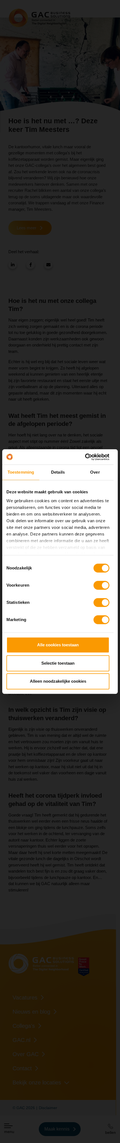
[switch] (101, 585)
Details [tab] (58, 472)
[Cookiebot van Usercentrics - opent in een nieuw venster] (85, 457)
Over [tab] (95, 472)
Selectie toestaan (58, 663)
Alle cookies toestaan (58, 644)
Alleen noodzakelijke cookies (58, 681)
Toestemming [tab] (21, 472)
